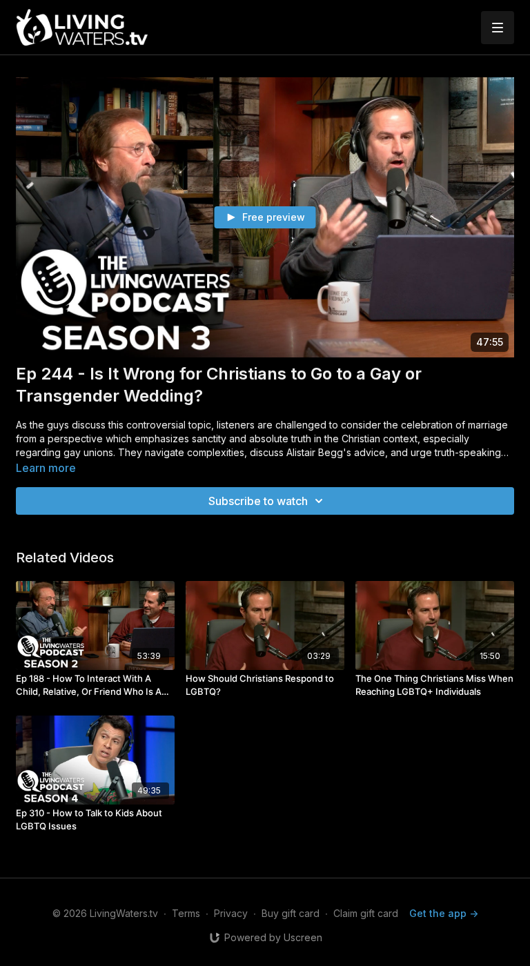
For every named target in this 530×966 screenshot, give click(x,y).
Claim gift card (365, 913)
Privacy (231, 913)
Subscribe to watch (258, 501)
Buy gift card (291, 913)
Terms (186, 913)
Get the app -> (443, 913)
